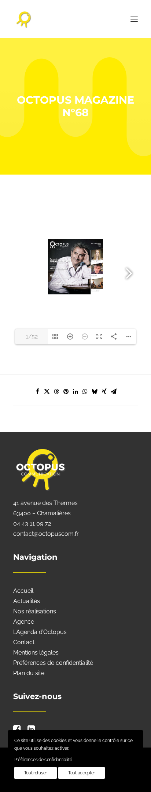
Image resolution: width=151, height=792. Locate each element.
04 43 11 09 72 (32, 523)
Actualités (26, 601)
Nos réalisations (34, 611)
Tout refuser (35, 772)
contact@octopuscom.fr (46, 533)
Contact (23, 642)
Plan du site (28, 673)
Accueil (23, 590)
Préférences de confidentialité (53, 662)
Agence (23, 621)
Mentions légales (36, 652)
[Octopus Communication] (75, 19)
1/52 (32, 336)
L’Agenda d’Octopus (40, 631)
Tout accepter (81, 772)
